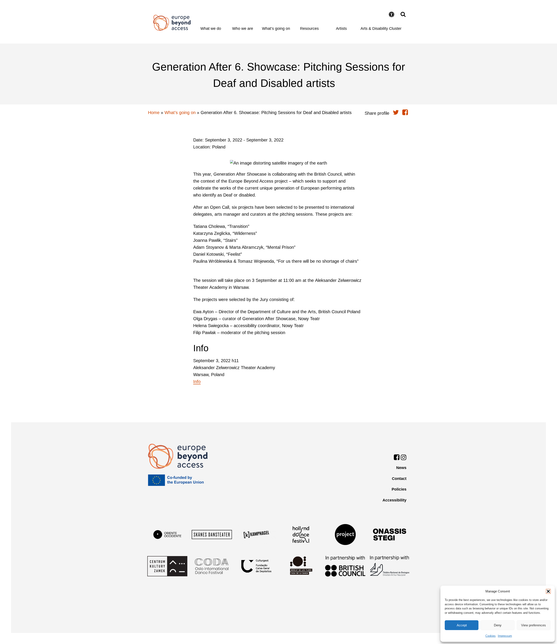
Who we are (242, 28)
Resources (309, 28)
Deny (498, 625)
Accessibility (394, 500)
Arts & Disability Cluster (381, 28)
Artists (341, 28)
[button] (548, 591)
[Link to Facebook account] (396, 458)
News (401, 468)
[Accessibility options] (392, 14)
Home (171, 22)
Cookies (490, 635)
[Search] (402, 14)
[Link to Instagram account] (403, 458)
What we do (210, 28)
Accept (462, 625)
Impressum (505, 635)
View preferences (533, 625)
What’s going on (276, 28)
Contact (399, 478)
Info (197, 381)
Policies (399, 489)
